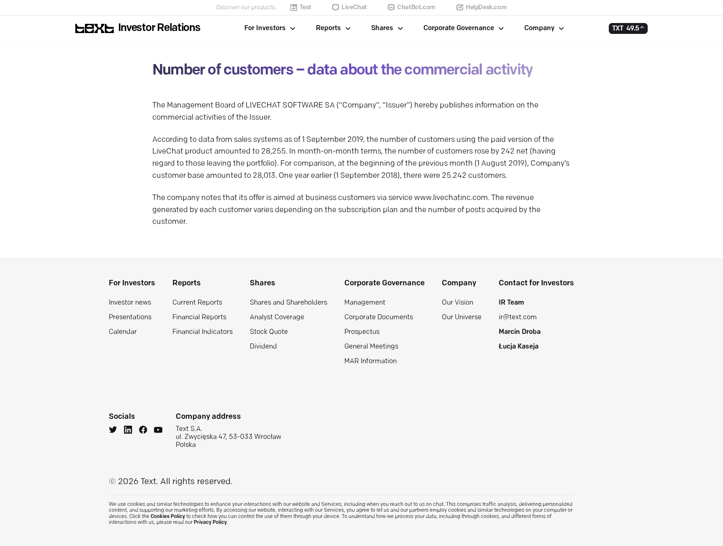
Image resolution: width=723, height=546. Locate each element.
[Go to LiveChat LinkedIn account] (128, 431)
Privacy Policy (210, 522)
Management (364, 303)
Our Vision (457, 303)
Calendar (123, 332)
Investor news (130, 303)
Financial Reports (199, 317)
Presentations (130, 317)
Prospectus (361, 332)
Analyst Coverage (277, 317)
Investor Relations (159, 28)
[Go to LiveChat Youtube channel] (158, 431)
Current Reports (197, 303)
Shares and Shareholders (288, 303)
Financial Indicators (202, 332)
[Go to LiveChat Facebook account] (143, 431)
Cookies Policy (168, 516)
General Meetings (371, 346)
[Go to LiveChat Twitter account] (113, 431)
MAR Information (370, 361)
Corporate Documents (378, 317)
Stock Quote (269, 332)
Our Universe (462, 317)
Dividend (263, 346)
